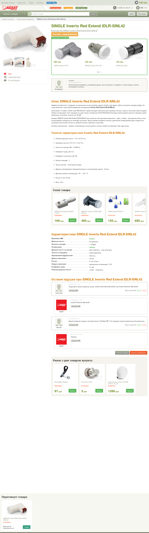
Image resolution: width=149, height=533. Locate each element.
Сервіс (31, 3)
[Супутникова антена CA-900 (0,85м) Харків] (121, 373)
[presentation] (53, 208)
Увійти (131, 14)
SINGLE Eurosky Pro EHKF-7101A (64, 212)
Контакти (40, 3)
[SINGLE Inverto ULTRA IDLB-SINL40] (92, 202)
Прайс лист (22, 3)
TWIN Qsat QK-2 (122, 65)
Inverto (92, 239)
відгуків (74, 30)
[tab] (25, 73)
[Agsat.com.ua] (10, 7)
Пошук (93, 14)
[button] (98, 72)
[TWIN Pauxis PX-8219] (119, 202)
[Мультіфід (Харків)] (65, 373)
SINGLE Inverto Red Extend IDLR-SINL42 (15, 519)
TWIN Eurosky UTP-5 (61, 65)
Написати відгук (122, 353)
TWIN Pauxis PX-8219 (115, 212)
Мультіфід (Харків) (61, 382)
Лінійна (92, 247)
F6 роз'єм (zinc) (86, 382)
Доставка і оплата (8, 3)
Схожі (27, 527)
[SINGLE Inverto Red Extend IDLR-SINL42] (25, 41)
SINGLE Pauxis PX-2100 (93, 65)
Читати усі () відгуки (138, 353)
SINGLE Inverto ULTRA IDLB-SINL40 (91, 212)
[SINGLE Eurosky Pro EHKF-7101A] (65, 202)
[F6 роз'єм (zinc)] (92, 373)
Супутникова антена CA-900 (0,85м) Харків (118, 383)
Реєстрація (142, 14)
